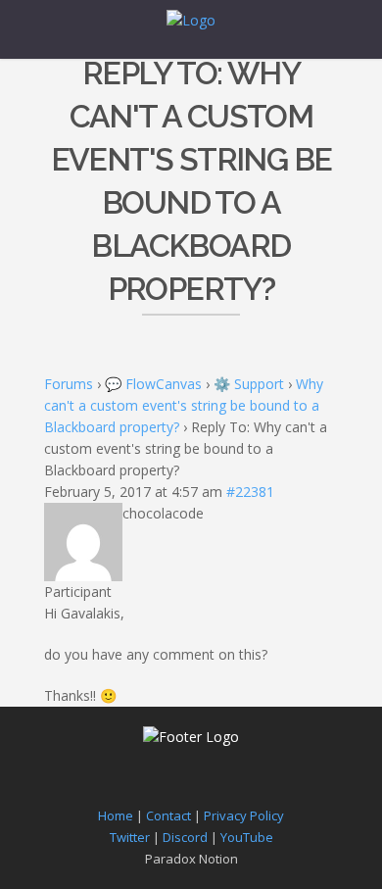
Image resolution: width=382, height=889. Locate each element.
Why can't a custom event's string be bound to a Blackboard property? (183, 405)
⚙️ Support (249, 383)
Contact (168, 815)
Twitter (130, 837)
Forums (68, 383)
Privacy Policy (244, 815)
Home (115, 815)
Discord (185, 837)
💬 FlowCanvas (153, 383)
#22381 (250, 491)
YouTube (246, 837)
